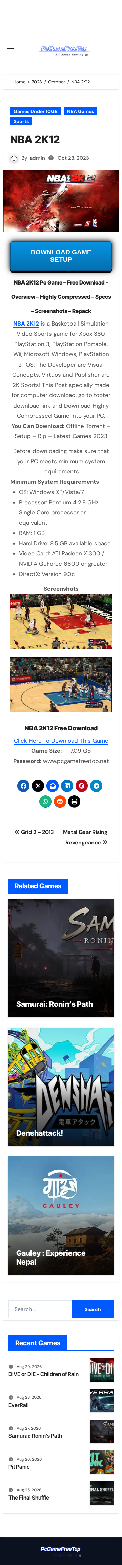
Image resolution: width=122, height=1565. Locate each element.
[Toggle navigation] (10, 50)
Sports (21, 121)
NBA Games (80, 111)
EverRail (18, 1405)
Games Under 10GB (36, 111)
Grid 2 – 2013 (37, 832)
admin (37, 158)
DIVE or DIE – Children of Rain (43, 1374)
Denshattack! (39, 1133)
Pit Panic (19, 1466)
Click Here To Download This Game (61, 740)
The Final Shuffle (28, 1497)
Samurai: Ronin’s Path (54, 1004)
